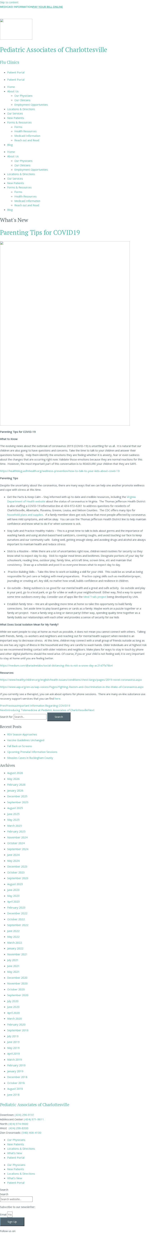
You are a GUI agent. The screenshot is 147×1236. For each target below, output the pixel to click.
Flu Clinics (9, 62)
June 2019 (13, 1042)
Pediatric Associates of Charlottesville (53, 49)
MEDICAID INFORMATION (16, 6)
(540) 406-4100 (31, 1132)
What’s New (14, 1153)
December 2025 (17, 796)
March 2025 (14, 825)
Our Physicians (23, 95)
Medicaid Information (27, 135)
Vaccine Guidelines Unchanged (25, 740)
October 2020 (16, 989)
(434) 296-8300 (18, 1128)
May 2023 (13, 896)
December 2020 (17, 977)
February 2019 (16, 1065)
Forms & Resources (19, 122)
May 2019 (13, 1048)
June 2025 (13, 814)
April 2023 (13, 901)
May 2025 (13, 819)
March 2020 (14, 1018)
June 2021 (13, 966)
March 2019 (14, 1059)
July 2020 (12, 1001)
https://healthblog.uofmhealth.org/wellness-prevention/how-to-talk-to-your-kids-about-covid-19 (60, 471)
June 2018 (13, 1094)
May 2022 (13, 936)
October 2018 (16, 1083)
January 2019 (15, 1071)
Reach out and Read (26, 140)
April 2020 (13, 1012)
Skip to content (9, 2)
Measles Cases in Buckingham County (30, 758)
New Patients (15, 118)
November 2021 (17, 954)
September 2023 (17, 878)
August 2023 (15, 884)
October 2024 (16, 843)
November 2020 (17, 983)
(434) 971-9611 (34, 1119)
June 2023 (13, 890)
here (57, 698)
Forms (18, 127)
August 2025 (15, 808)
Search (4, 1189)
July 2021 (12, 960)
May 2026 (13, 779)
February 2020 (16, 1024)
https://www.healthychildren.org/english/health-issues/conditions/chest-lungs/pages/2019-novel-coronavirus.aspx (71, 679)
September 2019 (17, 1030)
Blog (10, 144)
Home (11, 87)
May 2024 (13, 860)
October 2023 (16, 872)
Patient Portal (15, 72)
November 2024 (17, 837)
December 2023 (17, 866)
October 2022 (16, 919)
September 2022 (17, 925)
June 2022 (13, 931)
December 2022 (17, 913)
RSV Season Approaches (22, 734)
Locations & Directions (21, 109)
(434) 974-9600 (18, 1124)
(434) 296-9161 (24, 1115)
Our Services (15, 113)
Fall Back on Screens (19, 746)
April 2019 (13, 1053)
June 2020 (13, 1007)
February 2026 (16, 784)
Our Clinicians (22, 100)
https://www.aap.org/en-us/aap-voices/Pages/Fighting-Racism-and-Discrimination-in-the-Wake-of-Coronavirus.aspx (72, 687)
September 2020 (17, 995)
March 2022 (14, 942)
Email (3, 1214)
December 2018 (17, 1077)
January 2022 (15, 948)
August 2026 (15, 773)
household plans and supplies (25, 514)
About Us (13, 91)
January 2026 (15, 790)
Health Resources (25, 131)
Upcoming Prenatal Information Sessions (32, 752)
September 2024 (17, 849)
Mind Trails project (94, 596)
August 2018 (15, 1088)
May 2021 (13, 971)
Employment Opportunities (31, 104)
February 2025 (16, 831)
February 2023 (16, 907)
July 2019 (12, 1036)
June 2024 (13, 855)
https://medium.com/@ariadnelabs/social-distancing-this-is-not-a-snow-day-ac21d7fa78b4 (56, 665)
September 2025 (17, 802)
